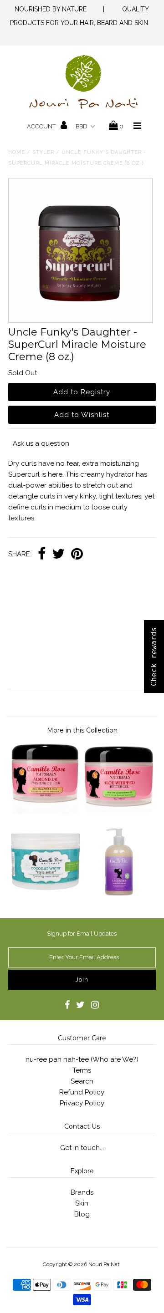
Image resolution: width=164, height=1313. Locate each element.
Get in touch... (82, 1148)
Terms (81, 1070)
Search (82, 1081)
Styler (43, 152)
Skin (81, 1203)
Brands (82, 1192)
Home (16, 152)
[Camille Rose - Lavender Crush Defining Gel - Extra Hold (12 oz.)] (118, 895)
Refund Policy (81, 1092)
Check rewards (153, 656)
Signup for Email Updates (82, 933)
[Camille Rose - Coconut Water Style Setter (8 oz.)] (45, 895)
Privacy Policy (82, 1103)
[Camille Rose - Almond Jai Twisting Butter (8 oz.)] (45, 812)
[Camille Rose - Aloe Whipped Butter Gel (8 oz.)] (118, 812)
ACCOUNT (42, 126)
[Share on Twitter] (58, 554)
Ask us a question (41, 443)
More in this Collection (82, 730)
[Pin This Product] (77, 554)
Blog (82, 1214)
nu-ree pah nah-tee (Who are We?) (82, 1059)
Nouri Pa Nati (104, 1264)
